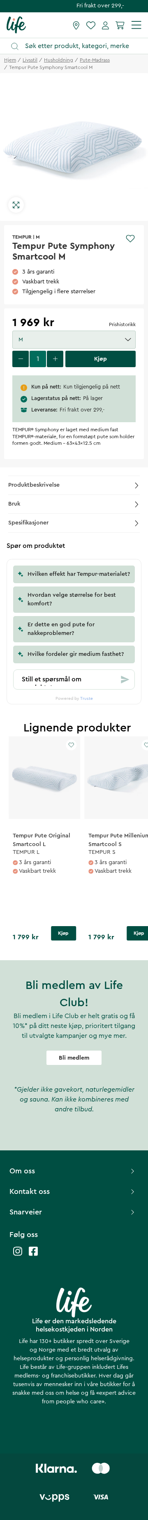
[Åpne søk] (78, 46)
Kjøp (63, 933)
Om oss (22, 1171)
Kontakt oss (29, 1191)
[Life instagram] (17, 1255)
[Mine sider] (105, 25)
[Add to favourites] (130, 238)
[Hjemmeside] (16, 24)
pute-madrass (95, 59)
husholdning (58, 59)
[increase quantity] (55, 359)
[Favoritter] (90, 25)
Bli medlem (74, 1058)
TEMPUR (22, 237)
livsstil (30, 59)
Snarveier (25, 1212)
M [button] (20, 340)
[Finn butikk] (76, 25)
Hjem (10, 59)
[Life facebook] (33, 1255)
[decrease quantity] (20, 359)
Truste (86, 699)
